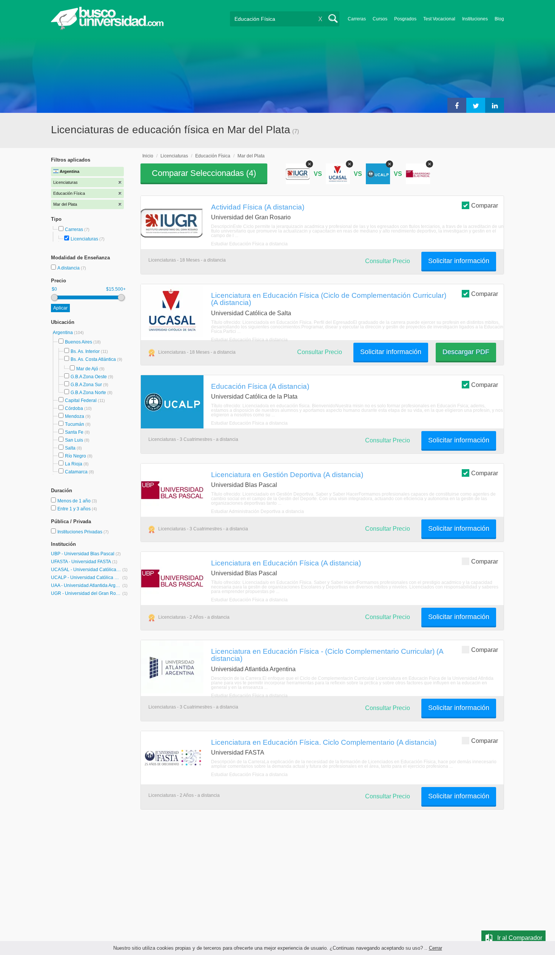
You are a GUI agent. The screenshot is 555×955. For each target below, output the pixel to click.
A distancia (69, 268)
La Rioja (73, 464)
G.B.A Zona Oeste (89, 376)
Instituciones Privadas (83, 531)
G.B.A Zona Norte (88, 392)
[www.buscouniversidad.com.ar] (107, 28)
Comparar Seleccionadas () (204, 173)
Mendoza (74, 416)
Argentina (63, 332)
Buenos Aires (78, 342)
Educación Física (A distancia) (260, 386)
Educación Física (212, 156)
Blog (499, 19)
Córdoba (74, 408)
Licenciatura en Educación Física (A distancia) (286, 563)
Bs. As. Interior (85, 351)
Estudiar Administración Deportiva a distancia (257, 511)
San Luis (74, 440)
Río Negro (75, 456)
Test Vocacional (439, 19)
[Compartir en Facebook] (456, 105)
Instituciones (475, 19)
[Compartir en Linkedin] (494, 105)
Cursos (380, 19)
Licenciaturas (84, 239)
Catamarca (76, 471)
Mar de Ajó (87, 368)
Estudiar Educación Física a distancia (249, 243)
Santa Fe (74, 432)
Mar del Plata (251, 156)
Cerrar (435, 948)
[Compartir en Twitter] (475, 105)
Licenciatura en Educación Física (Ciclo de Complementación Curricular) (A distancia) (328, 299)
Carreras (357, 19)
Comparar (484, 205)
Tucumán (74, 424)
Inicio (147, 156)
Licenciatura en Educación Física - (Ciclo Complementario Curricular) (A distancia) (327, 654)
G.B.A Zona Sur (86, 384)
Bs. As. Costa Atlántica (93, 359)
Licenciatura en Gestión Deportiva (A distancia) (287, 474)
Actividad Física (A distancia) (257, 207)
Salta (70, 448)
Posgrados (405, 19)
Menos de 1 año (74, 501)
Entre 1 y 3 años (74, 508)
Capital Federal (81, 400)
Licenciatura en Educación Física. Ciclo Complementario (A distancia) (323, 742)
